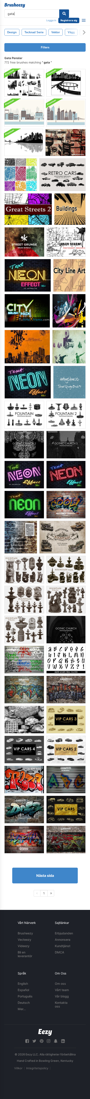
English (23, 983)
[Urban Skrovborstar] (66, 242)
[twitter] (34, 1041)
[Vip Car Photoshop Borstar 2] (66, 749)
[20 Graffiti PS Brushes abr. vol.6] (24, 689)
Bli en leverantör (25, 954)
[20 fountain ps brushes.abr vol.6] (62, 537)
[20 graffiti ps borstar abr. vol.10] (66, 839)
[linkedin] (63, 1041)
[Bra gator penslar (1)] (20, 174)
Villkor (18, 1068)
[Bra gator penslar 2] (28, 209)
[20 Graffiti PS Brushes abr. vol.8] (24, 779)
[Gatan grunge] (24, 242)
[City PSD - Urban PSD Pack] (69, 311)
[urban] (27, 347)
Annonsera (62, 939)
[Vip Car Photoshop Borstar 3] (66, 719)
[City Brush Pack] (27, 311)
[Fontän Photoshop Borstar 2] (66, 415)
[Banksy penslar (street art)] (69, 347)
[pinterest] (41, 1041)
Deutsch (24, 1002)
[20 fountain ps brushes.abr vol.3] (24, 630)
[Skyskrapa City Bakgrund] (66, 113)
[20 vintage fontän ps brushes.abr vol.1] (24, 600)
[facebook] (27, 1041)
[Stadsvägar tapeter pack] (66, 83)
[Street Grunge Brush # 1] (69, 382)
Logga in (51, 20)
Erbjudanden (64, 933)
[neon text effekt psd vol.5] (24, 505)
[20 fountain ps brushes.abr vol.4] (66, 600)
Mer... (22, 1009)
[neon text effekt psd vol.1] (27, 275)
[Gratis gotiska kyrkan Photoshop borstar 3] (66, 445)
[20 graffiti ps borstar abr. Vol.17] (24, 809)
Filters (45, 47)
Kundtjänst (62, 946)
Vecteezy (24, 939)
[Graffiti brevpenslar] (66, 659)
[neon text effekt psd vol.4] (27, 382)
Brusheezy (25, 933)
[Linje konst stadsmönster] (69, 275)
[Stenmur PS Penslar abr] (24, 719)
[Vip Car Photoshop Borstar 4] (24, 749)
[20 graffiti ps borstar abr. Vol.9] (24, 659)
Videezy (23, 946)
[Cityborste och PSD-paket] (24, 113)
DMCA (59, 952)
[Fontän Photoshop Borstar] (24, 415)
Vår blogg (62, 996)
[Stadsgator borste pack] (24, 83)
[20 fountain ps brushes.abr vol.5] (24, 570)
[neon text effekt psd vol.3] (66, 475)
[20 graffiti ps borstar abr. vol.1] (66, 505)
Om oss (60, 983)
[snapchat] (56, 1041)
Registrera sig (69, 20)
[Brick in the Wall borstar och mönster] (20, 537)
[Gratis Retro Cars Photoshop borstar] (62, 174)
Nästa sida (45, 875)
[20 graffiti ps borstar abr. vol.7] (66, 689)
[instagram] (48, 1041)
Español (23, 990)
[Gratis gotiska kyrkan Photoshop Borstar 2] (24, 445)
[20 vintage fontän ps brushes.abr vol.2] (66, 570)
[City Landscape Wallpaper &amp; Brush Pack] (23, 142)
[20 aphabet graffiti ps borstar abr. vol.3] (24, 839)
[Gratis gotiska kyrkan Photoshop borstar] (66, 630)
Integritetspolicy (37, 1068)
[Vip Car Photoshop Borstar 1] (66, 809)
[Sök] (64, 13)
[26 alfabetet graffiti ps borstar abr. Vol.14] (66, 779)
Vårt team (62, 990)
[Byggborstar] (70, 209)
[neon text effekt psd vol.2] (24, 475)
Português (25, 996)
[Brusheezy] (14, 5)
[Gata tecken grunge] (65, 142)
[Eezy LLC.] (45, 1032)
